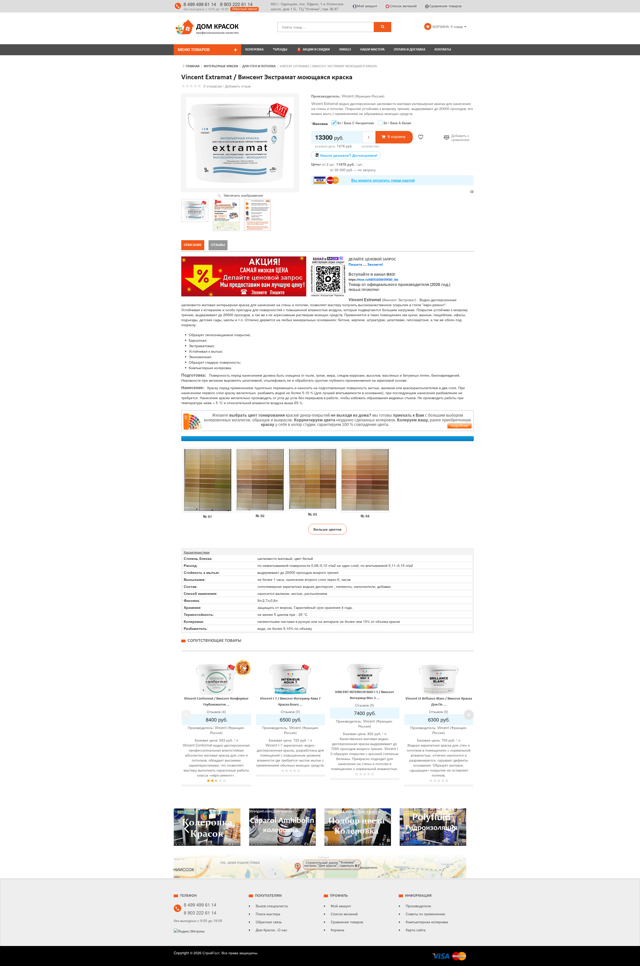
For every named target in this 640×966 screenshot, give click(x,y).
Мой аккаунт (341, 905)
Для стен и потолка (259, 66)
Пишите (355, 264)
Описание (193, 245)
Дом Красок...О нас (271, 929)
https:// (373, 279)
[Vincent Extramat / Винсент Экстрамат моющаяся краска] (194, 210)
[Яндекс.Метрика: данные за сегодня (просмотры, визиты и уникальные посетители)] (189, 931)
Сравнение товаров (347, 921)
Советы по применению (425, 913)
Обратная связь (269, 921)
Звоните (374, 264)
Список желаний (344, 913)
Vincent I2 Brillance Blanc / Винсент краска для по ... (439, 702)
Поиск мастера (268, 913)
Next (469, 715)
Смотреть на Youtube (207, 829)
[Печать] (472, 190)
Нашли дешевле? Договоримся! (349, 155)
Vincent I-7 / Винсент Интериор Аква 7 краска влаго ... (290, 702)
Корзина (337, 929)
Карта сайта (416, 929)
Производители (418, 905)
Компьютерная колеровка (427, 921)
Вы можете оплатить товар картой (383, 180)
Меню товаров (194, 49)
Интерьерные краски (221, 66)
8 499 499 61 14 (200, 4)
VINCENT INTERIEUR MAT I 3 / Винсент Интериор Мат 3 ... (364, 695)
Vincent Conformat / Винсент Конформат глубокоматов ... (216, 702)
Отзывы (218, 245)
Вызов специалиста (272, 905)
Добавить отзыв (237, 85)
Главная (193, 66)
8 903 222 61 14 (236, 4)
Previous (186, 715)
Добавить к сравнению (460, 137)
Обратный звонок (244, 9)
